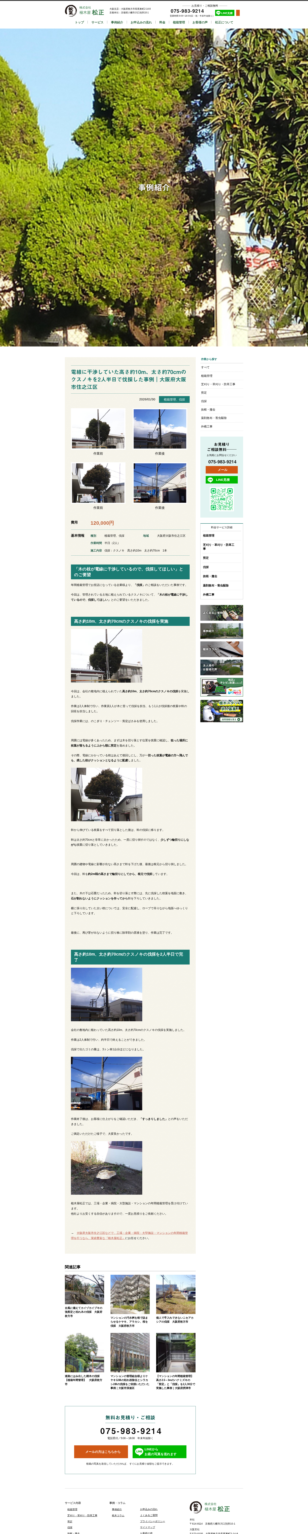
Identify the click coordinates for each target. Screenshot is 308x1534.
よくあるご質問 (149, 1515)
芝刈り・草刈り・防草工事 (218, 384)
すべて (205, 367)
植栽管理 (179, 22)
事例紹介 (117, 22)
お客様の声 (200, 22)
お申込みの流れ (141, 22)
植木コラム (118, 1515)
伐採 (182, 399)
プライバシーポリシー (152, 1521)
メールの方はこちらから (103, 1452)
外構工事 (206, 426)
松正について (224, 22)
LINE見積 (227, 13)
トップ (79, 22)
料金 (162, 22)
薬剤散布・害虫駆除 (214, 417)
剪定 (204, 392)
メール (222, 470)
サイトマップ (147, 1527)
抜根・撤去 (208, 409)
